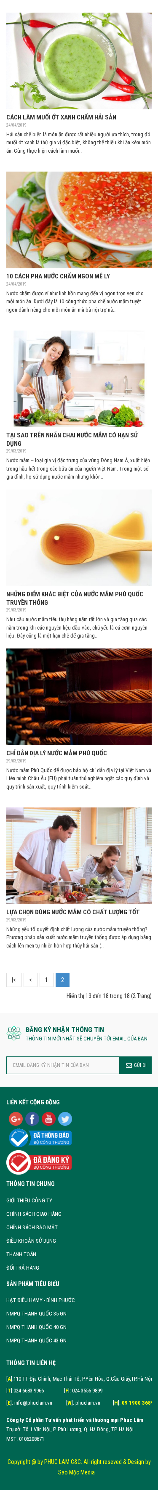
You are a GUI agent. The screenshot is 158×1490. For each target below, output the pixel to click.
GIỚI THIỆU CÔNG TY (29, 1200)
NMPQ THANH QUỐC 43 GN (36, 1340)
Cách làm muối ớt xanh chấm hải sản (61, 117)
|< (14, 980)
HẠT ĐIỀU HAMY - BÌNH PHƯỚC (40, 1300)
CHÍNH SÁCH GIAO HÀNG (34, 1214)
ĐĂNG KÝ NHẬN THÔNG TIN (65, 1030)
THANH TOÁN (21, 1254)
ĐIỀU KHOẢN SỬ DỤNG (31, 1241)
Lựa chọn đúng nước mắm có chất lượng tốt (73, 912)
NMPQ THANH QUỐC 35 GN (36, 1313)
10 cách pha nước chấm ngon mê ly (58, 276)
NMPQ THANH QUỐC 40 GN (36, 1327)
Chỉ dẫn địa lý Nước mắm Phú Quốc (56, 753)
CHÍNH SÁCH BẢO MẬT (32, 1227)
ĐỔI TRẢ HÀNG (22, 1268)
